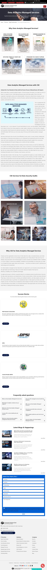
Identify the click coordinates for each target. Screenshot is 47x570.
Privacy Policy (22, 562)
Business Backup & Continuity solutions (23, 541)
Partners (33, 545)
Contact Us (11, 562)
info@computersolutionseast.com (40, 2)
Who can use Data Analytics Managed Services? (33, 404)
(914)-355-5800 (29, 2)
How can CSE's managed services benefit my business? (35, 399)
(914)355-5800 (5, 528)
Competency (34, 543)
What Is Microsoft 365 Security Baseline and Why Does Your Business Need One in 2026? (23, 431)
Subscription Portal (20, 2)
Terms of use (16, 562)
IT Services (6, 22)
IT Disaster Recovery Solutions (22, 551)
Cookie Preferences (34, 562)
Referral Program (35, 551)
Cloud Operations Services (5, 543)
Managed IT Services (4, 547)
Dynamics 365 (19, 545)
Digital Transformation (13, 22)
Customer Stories (35, 549)
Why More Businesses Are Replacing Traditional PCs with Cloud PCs (21, 465)
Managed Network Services (5, 551)
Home (2, 22)
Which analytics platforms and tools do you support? (35, 415)
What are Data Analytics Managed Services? (11, 398)
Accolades (34, 541)
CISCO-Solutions (19, 549)
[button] (43, 566)
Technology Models (4, 553)
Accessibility (28, 562)
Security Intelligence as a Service (22, 547)
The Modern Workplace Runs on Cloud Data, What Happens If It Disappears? (23, 453)
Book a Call (4, 2)
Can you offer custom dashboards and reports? (10, 414)
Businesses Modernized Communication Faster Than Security (22, 442)
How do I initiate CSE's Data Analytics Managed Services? (33, 420)
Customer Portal (11, 2)
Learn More (5, 323)
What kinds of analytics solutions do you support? (10, 403)
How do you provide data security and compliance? (34, 410)
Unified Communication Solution (22, 543)
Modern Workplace (20, 539)
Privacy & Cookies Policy (36, 569)
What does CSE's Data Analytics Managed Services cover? (10, 408)
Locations (33, 547)
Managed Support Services (5, 549)
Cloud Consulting (4, 541)
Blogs (33, 553)
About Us (33, 539)
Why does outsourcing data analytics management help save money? (9, 419)
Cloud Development (4, 545)
